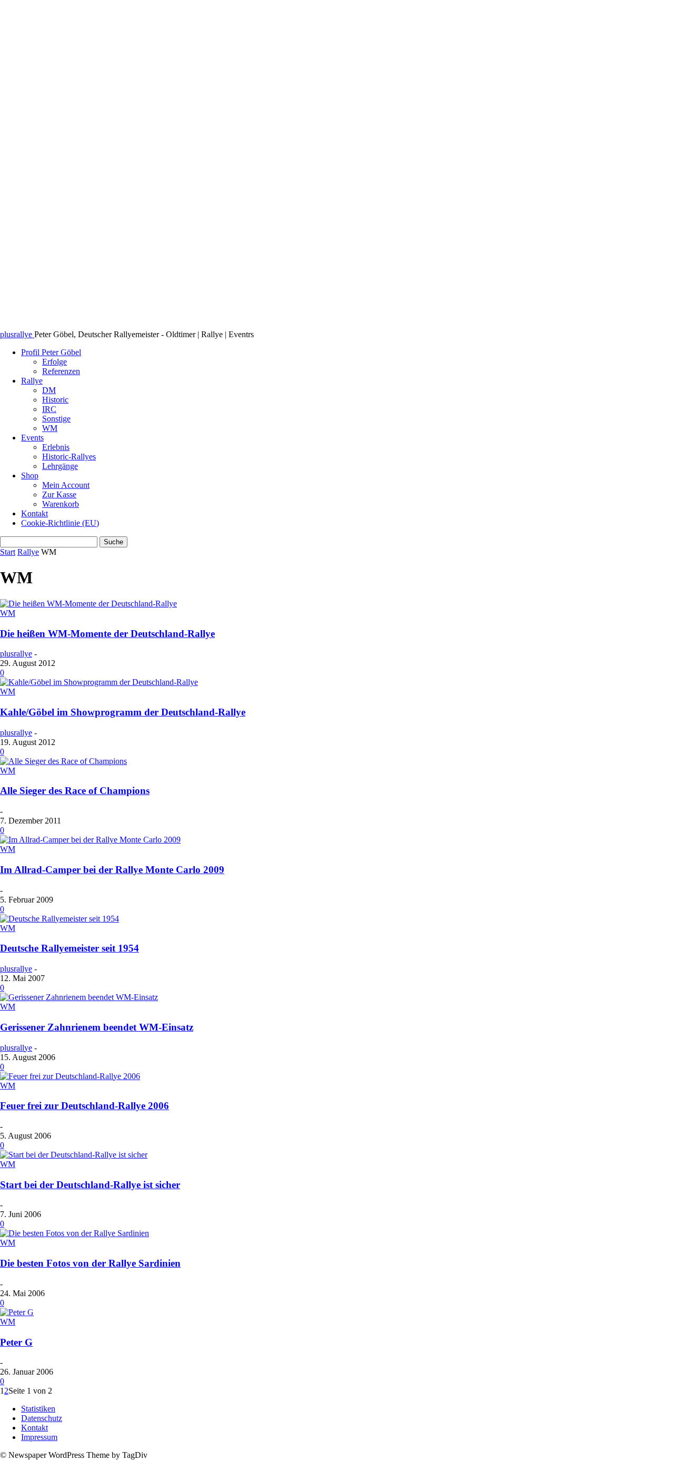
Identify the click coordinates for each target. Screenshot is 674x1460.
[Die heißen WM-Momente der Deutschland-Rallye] (88, 603)
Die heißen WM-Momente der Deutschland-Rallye (107, 633)
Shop (29, 475)
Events (32, 437)
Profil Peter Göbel (51, 352)
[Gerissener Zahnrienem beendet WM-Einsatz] (79, 997)
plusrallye (16, 653)
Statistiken (38, 1408)
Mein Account (66, 485)
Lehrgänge (60, 466)
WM (49, 428)
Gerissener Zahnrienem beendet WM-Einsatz (96, 1027)
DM (49, 390)
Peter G (16, 1342)
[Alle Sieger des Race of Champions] (63, 761)
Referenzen (61, 371)
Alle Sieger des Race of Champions (75, 790)
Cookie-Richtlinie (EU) (60, 522)
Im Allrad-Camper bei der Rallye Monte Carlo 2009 (112, 869)
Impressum (39, 1437)
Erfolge (54, 361)
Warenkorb (60, 503)
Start (7, 551)
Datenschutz (41, 1418)
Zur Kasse (59, 494)
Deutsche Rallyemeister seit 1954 (69, 948)
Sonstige (56, 418)
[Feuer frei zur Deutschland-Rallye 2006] (70, 1076)
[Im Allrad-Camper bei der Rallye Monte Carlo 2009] (90, 839)
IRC (49, 409)
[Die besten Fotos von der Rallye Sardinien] (74, 1233)
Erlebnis (56, 447)
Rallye (32, 380)
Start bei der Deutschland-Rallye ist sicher (90, 1184)
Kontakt (34, 513)
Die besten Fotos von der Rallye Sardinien (90, 1263)
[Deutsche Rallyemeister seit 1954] (59, 918)
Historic (55, 399)
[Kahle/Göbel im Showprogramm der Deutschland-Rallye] (99, 682)
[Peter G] (17, 1312)
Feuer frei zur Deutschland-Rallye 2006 (84, 1105)
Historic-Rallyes (69, 456)
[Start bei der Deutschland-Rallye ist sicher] (73, 1154)
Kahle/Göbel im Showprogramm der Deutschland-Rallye (122, 712)
